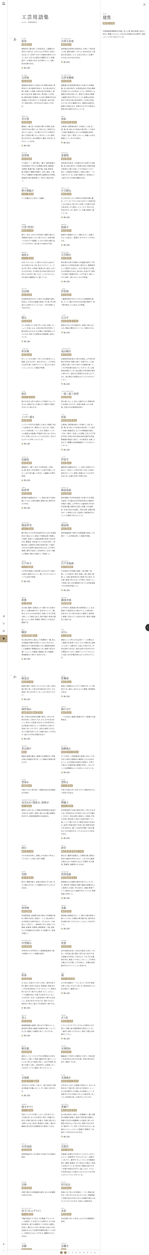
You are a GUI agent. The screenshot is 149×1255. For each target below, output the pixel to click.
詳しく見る (27, 68)
